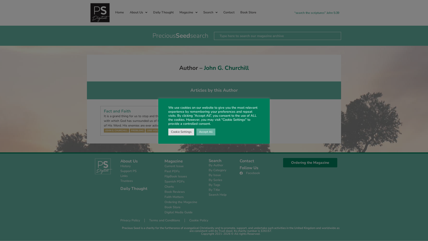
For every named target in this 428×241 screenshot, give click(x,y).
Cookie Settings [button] (181, 132)
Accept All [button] (206, 132)
